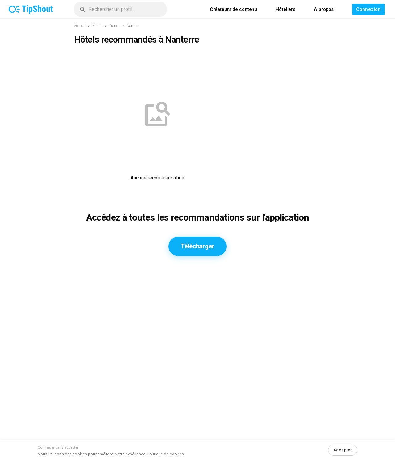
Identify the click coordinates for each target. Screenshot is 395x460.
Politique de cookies (165, 454)
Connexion (368, 9)
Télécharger (197, 246)
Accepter (342, 450)
